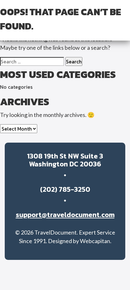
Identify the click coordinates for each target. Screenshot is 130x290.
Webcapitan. (95, 240)
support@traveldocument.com (65, 215)
